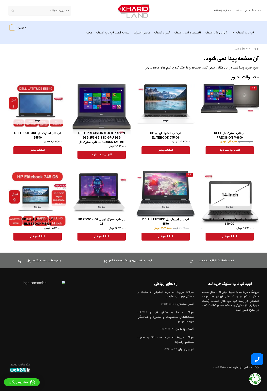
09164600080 (167, 329)
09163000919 (171, 349)
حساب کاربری (253, 11)
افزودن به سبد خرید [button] (230, 150)
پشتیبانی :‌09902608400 (228, 11)
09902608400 (168, 304)
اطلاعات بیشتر (166, 150)
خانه (256, 49)
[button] (17, 28)
